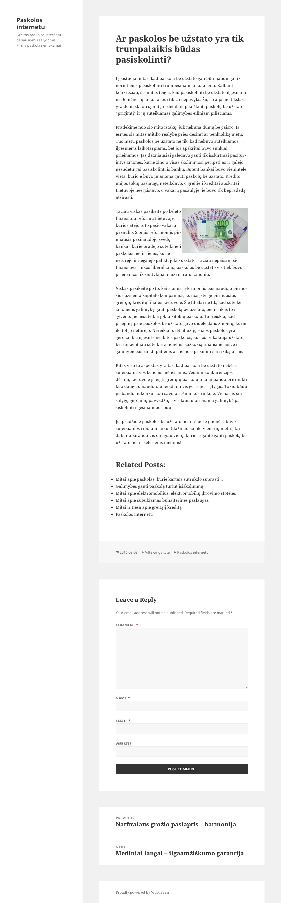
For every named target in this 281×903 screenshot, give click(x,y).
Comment (127, 625)
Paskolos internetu (30, 23)
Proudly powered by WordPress (142, 892)
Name (123, 698)
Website (123, 743)
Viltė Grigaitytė (157, 552)
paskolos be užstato (155, 141)
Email (123, 720)
